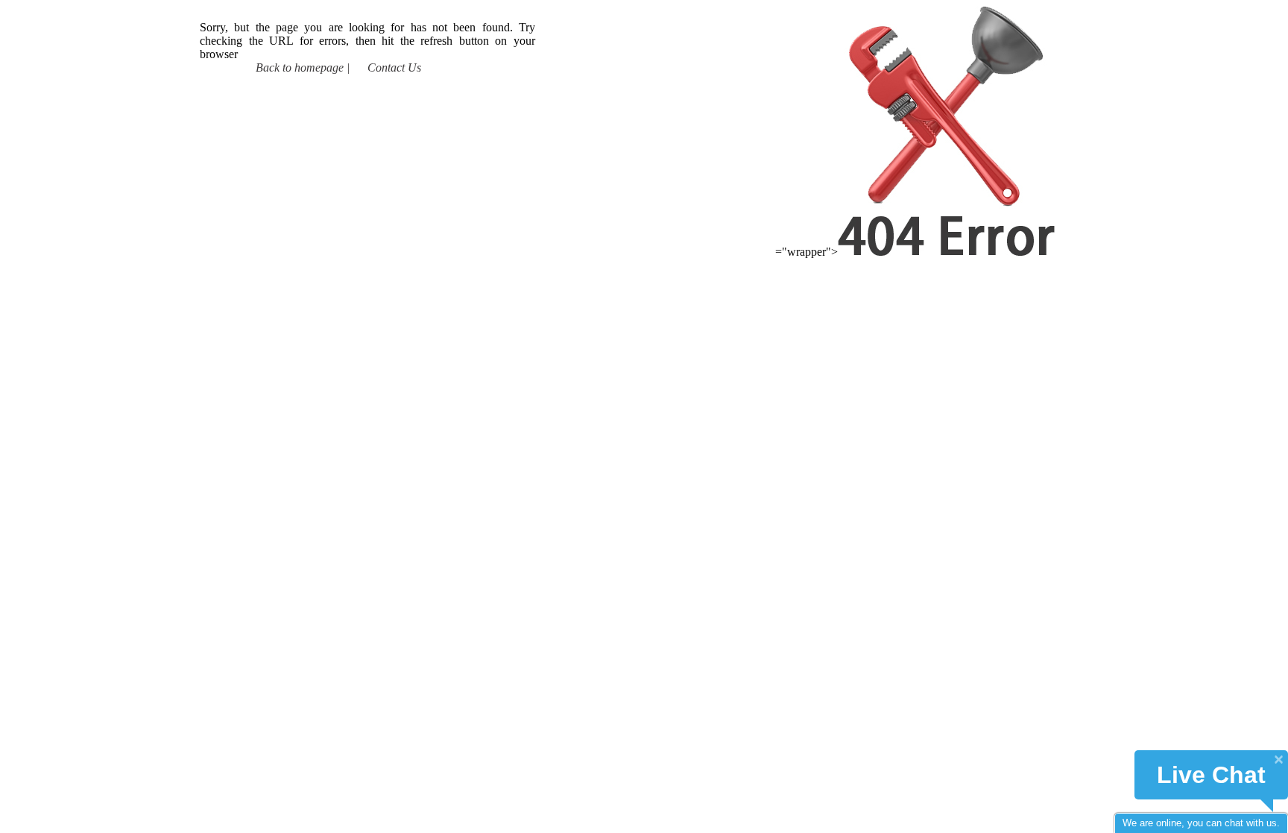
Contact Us (394, 67)
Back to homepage (300, 67)
